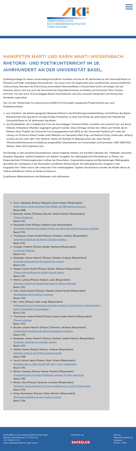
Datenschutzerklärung (123, 437)
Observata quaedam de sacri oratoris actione (37, 397)
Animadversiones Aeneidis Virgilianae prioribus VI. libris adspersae (48, 375)
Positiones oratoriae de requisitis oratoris (35, 342)
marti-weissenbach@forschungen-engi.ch (20, 443)
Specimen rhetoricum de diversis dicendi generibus (40, 239)
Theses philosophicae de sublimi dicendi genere (38, 272)
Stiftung (117, 435)
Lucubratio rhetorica (24, 250)
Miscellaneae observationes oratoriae (33, 294)
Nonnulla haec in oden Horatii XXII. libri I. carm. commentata (44, 364)
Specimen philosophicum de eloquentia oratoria (38, 261)
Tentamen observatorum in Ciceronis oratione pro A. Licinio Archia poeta (51, 386)
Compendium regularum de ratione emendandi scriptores (43, 331)
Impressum (118, 440)
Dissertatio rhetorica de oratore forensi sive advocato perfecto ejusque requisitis (56, 228)
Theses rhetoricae (23, 217)
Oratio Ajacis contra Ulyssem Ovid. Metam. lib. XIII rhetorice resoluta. (49, 206)
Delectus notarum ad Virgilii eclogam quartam (37, 353)
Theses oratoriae (22, 320)
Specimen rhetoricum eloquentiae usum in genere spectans (44, 283)
